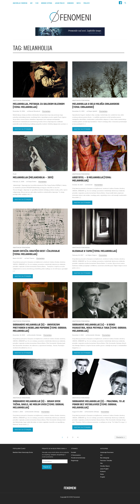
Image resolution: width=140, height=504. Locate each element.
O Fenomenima (76, 455)
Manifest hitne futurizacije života (23, 452)
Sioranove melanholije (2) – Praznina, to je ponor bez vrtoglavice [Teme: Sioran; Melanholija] (98, 404)
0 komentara (46, 111)
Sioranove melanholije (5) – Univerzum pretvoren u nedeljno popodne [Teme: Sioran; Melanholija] (40, 328)
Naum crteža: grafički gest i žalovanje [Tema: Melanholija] (36, 252)
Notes (79, 3)
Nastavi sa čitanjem (23, 129)
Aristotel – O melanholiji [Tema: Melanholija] (91, 179)
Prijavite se (46, 467)
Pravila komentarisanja (78, 458)
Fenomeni (70, 488)
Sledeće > (120, 437)
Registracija (74, 460)
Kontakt (73, 452)
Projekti (87, 3)
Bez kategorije (104, 458)
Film (36, 3)
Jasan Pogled (59, 3)
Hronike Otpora (46, 3)
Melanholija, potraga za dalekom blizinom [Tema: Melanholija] (39, 105)
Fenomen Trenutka (106, 460)
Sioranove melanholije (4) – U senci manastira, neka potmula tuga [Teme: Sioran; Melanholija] (99, 328)
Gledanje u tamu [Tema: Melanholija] (94, 251)
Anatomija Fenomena (20, 3)
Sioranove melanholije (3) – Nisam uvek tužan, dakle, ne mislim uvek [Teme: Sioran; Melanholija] (38, 404)
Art (31, 3)
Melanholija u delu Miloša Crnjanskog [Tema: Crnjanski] (95, 105)
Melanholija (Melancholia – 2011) (33, 178)
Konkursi (70, 3)
